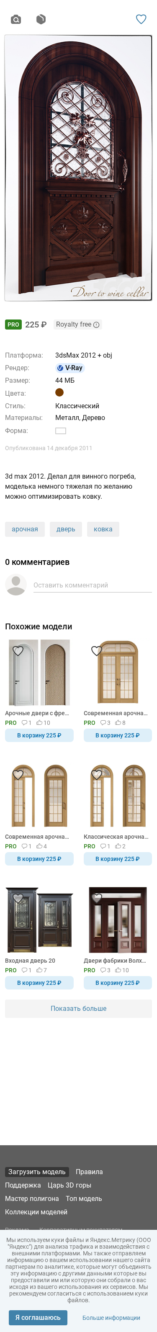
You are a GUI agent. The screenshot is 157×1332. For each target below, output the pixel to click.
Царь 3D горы (69, 1185)
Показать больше (78, 1009)
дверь (66, 529)
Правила (89, 1172)
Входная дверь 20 (30, 960)
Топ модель (84, 1199)
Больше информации (111, 1317)
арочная (25, 529)
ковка (103, 529)
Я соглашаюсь (38, 1318)
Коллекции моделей (36, 1212)
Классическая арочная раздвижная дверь (116, 836)
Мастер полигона (32, 1199)
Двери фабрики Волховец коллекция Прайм (116, 960)
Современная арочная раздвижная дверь (116, 713)
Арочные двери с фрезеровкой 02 (38, 713)
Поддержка (23, 1185)
